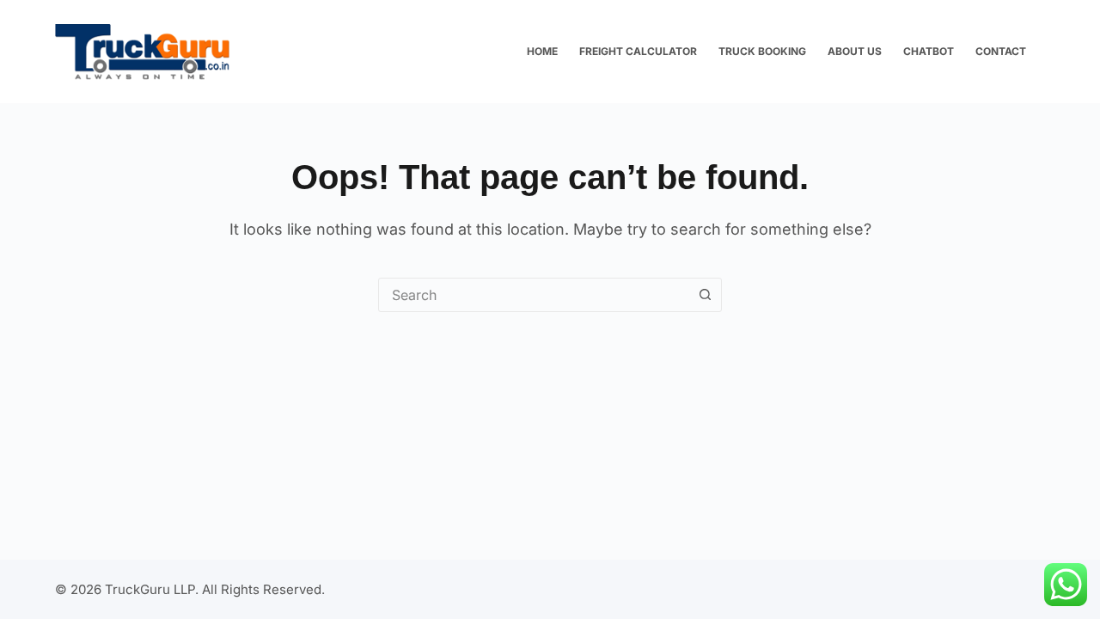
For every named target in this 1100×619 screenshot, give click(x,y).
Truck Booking (762, 51)
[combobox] (533, 295)
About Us (855, 51)
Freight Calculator (638, 51)
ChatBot (928, 51)
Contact (1000, 51)
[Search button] (704, 295)
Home (542, 51)
